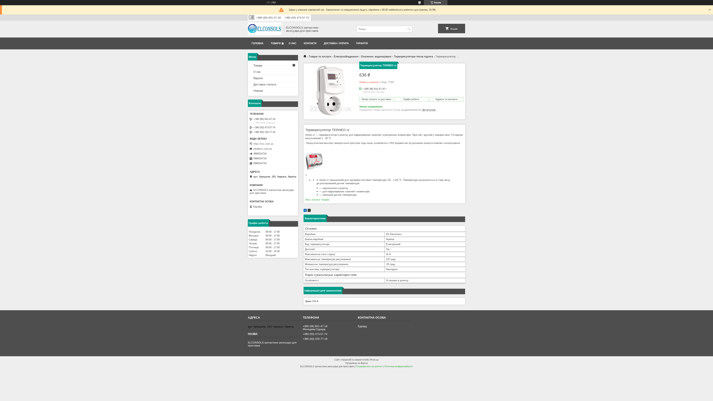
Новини (258, 90)
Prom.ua (374, 359)
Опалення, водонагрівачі (376, 56)
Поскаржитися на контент (369, 366)
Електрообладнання (346, 56)
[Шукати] (409, 29)
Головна (257, 43)
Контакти (310, 43)
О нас (292, 43)
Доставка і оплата (336, 43)
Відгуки (258, 78)
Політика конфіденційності (399, 366)
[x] (309, 211)
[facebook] (305, 211)
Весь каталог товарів (317, 199)
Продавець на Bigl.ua (356, 363)
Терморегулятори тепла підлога (413, 56)
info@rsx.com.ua (262, 148)
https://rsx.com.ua (263, 143)
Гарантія (362, 43)
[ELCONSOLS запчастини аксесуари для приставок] (264, 29)
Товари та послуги (320, 56)
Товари (276, 43)
